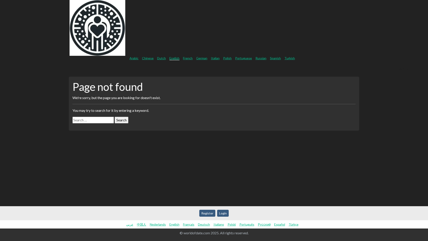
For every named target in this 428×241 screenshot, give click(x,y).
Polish (227, 58)
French (188, 58)
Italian (215, 58)
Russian (260, 58)
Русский (264, 224)
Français (188, 224)
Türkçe (293, 224)
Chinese (148, 58)
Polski (232, 224)
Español (279, 224)
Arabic (134, 58)
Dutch (161, 58)
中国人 (141, 224)
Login (421, 68)
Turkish (289, 58)
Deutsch (204, 224)
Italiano (219, 224)
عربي (129, 224)
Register (402, 68)
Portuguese (243, 58)
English (174, 58)
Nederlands (158, 224)
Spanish (275, 58)
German (201, 58)
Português (246, 224)
